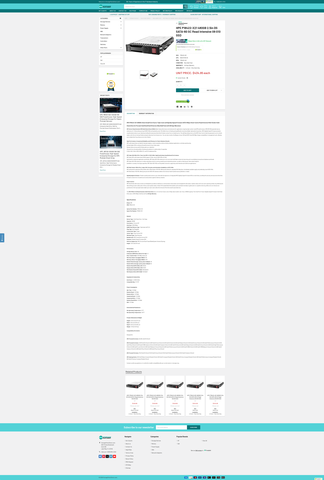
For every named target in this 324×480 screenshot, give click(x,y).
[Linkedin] (110, 456)
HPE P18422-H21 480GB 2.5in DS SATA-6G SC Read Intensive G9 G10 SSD (215, 397)
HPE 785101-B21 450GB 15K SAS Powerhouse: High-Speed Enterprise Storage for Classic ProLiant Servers (111, 118)
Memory (102, 25)
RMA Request (179, 11)
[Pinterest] (191, 106)
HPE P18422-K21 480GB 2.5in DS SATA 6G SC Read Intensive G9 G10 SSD (154, 397)
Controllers (103, 41)
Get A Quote (103, 11)
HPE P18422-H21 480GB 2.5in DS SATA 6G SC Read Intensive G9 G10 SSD (175, 397)
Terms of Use (143, 11)
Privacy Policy (155, 11)
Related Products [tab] (134, 371)
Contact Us (122, 11)
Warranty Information (146, 113)
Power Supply (104, 28)
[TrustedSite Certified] (209, 1)
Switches (103, 44)
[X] (188, 106)
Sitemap (128, 468)
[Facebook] (177, 106)
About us (113, 11)
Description (131, 113)
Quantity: (179, 81)
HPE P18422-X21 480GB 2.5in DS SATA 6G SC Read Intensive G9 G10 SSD (134, 397)
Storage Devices (105, 21)
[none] (150, 45)
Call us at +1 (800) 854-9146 (108, 452)
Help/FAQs (132, 11)
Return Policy (167, 11)
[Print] (184, 106)
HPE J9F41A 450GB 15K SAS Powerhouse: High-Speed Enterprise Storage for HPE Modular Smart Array (110, 155)
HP (101, 57)
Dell (101, 60)
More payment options (187, 95)
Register (214, 7)
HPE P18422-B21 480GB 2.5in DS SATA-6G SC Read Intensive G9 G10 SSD (195, 397)
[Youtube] (114, 456)
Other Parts (103, 47)
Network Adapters (105, 34)
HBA (101, 31)
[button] (212, 90)
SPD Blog (189, 11)
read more (103, 131)
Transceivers (104, 38)
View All (102, 63)
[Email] (181, 106)
